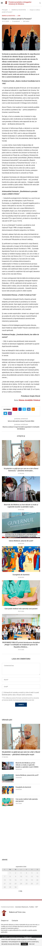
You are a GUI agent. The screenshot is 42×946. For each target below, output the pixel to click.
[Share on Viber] (10, 413)
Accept (24, 944)
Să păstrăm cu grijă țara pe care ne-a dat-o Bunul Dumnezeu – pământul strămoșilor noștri (21, 753)
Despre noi (4, 921)
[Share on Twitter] (24, 409)
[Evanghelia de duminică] (21, 559)
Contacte (15, 921)
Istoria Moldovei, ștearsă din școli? (21, 541)
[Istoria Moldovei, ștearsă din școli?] (21, 525)
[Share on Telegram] (5, 413)
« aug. (20, 891)
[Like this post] (15, 409)
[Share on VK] (29, 409)
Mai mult (31, 944)
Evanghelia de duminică (21, 575)
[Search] (40, 3)
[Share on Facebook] (20, 409)
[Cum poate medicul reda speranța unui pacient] (21, 593)
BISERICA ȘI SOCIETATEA (19, 10)
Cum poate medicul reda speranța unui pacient (21, 609)
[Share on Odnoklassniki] (33, 409)
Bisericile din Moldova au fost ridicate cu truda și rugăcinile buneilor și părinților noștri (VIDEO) (27, 765)
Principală (4, 10)
